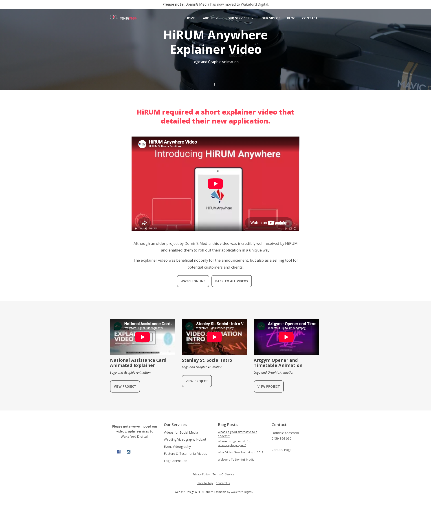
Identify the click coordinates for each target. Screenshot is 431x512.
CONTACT (310, 18)
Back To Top (205, 483)
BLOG (291, 18)
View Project (125, 386)
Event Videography (177, 446)
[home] (123, 22)
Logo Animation (175, 461)
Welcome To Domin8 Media (236, 459)
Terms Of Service (223, 474)
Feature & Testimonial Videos (185, 453)
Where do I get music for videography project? (234, 443)
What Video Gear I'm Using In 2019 (240, 452)
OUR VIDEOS (271, 18)
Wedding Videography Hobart (185, 439)
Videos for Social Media (181, 432)
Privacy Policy (201, 474)
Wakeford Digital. (255, 4)
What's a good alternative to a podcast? (237, 434)
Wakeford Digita (241, 492)
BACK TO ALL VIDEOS (231, 281)
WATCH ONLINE (193, 281)
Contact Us (223, 483)
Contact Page (281, 450)
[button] (210, 18)
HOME (190, 18)
